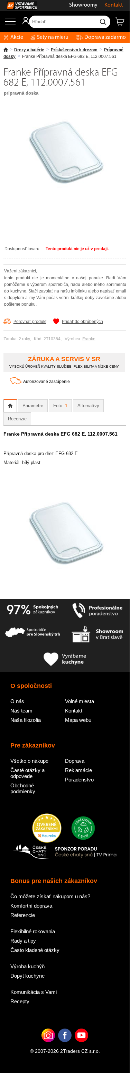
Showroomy (83, 5)
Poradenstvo (79, 780)
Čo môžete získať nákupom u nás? (50, 896)
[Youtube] (81, 1045)
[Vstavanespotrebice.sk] (18, 5)
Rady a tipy (23, 941)
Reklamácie (78, 770)
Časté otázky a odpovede (27, 773)
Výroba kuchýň (27, 966)
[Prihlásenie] (22, 23)
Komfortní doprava (31, 906)
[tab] (10, 405)
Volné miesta (79, 701)
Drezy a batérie (29, 49)
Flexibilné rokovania (32, 931)
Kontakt (113, 5)
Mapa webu (78, 720)
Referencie (22, 915)
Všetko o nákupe (29, 761)
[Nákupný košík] (122, 24)
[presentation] (10, 406)
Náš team (21, 711)
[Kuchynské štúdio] (97, 635)
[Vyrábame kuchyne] (65, 659)
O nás (17, 701)
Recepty (19, 1001)
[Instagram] (48, 1045)
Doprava (74, 761)
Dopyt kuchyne (27, 976)
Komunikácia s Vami (33, 992)
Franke (88, 338)
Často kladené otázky (34, 950)
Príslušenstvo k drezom (74, 49)
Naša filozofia (25, 720)
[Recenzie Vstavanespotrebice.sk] (47, 828)
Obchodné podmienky (22, 788)
